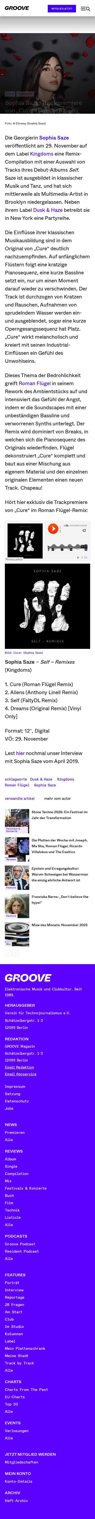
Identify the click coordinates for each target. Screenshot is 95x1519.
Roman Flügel (35, 383)
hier (20, 753)
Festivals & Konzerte (13, 830)
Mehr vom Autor (57, 798)
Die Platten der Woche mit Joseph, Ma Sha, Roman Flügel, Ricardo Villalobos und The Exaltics (60, 846)
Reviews (11, 859)
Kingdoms (41, 154)
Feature (11, 887)
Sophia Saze (54, 137)
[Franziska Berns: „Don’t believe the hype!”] (17, 906)
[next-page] (16, 953)
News (10, 94)
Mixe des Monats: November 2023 (59, 925)
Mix (8, 944)
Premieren (25, 94)
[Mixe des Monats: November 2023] (17, 934)
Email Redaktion (19, 1067)
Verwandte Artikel (20, 798)
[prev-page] (8, 953)
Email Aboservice (21, 1074)
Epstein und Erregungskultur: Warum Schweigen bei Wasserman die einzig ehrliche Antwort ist (60, 874)
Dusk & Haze (48, 210)
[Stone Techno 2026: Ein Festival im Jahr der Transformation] (17, 821)
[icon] (85, 9)
